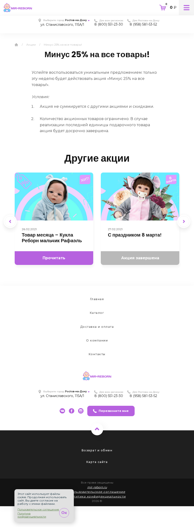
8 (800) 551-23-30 (108, 24)
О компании (97, 340)
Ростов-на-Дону (76, 20)
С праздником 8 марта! (135, 235)
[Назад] (10, 221)
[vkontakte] (62, 411)
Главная (97, 299)
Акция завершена (140, 258)
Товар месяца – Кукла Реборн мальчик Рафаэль (52, 238)
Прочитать (54, 258)
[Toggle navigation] (186, 7)
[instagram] (81, 411)
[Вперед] (183, 221)
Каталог (97, 313)
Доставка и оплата (97, 326)
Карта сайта (97, 462)
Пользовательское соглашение (97, 491)
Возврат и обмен (97, 450)
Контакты (97, 354)
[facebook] (71, 411)
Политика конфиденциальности (97, 496)
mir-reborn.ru (97, 487)
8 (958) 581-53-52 (143, 24)
